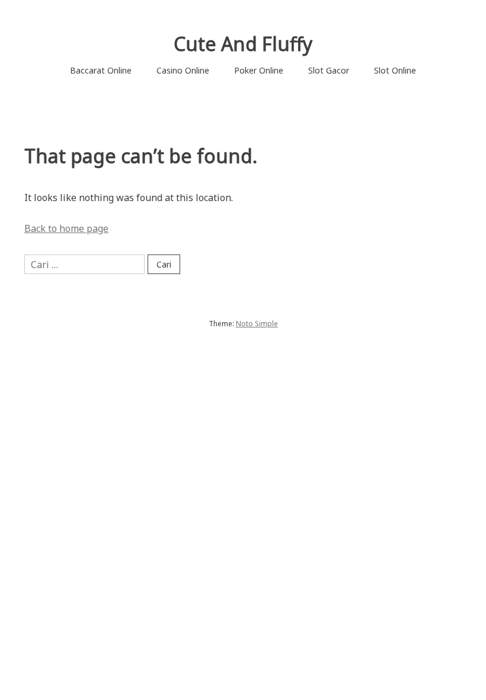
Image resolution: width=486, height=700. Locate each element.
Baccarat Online (101, 70)
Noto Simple (257, 324)
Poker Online (258, 70)
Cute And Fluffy (243, 43)
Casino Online (182, 70)
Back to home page (66, 228)
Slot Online (395, 70)
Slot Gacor (328, 70)
